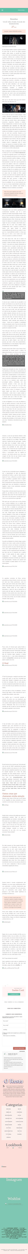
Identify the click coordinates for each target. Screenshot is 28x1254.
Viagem (19, 1134)
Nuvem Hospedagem (12, 1249)
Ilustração (8, 1121)
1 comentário (14, 994)
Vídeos (9, 1137)
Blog (19, 1109)
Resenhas (19, 1127)
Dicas (19, 1115)
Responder (22, 1051)
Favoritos (8, 1118)
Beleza (8, 1109)
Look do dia (19, 1121)
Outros (8, 1127)
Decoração (8, 1115)
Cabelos (8, 1112)
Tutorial (8, 1134)
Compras (19, 1112)
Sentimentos (9, 1131)
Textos (19, 1131)
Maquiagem (8, 1124)
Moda (19, 1124)
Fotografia (19, 1118)
